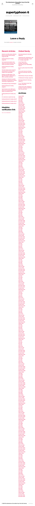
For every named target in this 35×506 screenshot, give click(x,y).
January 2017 (21, 251)
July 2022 (20, 162)
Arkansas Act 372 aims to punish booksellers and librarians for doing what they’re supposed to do (9, 80)
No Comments (26, 15)
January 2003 (21, 477)
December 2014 (21, 285)
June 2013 (20, 309)
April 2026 (20, 101)
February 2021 (21, 185)
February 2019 (21, 217)
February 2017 (21, 250)
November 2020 (21, 189)
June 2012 (20, 326)
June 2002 (20, 487)
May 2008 (20, 392)
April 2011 (20, 345)
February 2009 (21, 380)
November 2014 (21, 286)
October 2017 (21, 239)
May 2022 (20, 165)
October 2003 (21, 465)
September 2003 (21, 466)
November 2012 (21, 319)
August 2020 (21, 193)
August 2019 (21, 209)
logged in (11, 42)
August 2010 (21, 355)
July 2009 (20, 373)
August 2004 (21, 453)
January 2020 (21, 203)
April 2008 (20, 393)
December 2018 (21, 220)
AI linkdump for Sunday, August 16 (25, 77)
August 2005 (21, 436)
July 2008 (20, 389)
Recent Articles (8, 51)
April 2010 (20, 361)
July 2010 (20, 357)
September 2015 (21, 273)
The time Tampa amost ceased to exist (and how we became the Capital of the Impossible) (9, 71)
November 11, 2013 (18, 15)
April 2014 (20, 296)
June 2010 (20, 358)
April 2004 (20, 458)
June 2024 (20, 131)
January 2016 (21, 267)
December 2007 (21, 399)
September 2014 (21, 289)
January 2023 (21, 154)
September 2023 (21, 143)
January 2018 (21, 235)
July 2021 (20, 178)
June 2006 (20, 423)
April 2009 (20, 377)
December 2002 (21, 478)
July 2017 (20, 243)
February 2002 (21, 492)
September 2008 (21, 386)
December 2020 (21, 188)
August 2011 (20, 339)
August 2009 (21, 372)
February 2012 (21, 331)
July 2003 (20, 469)
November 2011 (21, 335)
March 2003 (20, 474)
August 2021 (21, 177)
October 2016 (21, 255)
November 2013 (21, 303)
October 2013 (21, 304)
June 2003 (20, 470)
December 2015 (21, 269)
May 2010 (20, 359)
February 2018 (21, 234)
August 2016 (21, 258)
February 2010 (21, 363)
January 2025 (21, 121)
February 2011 (21, 347)
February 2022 (21, 169)
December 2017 (21, 236)
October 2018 (21, 223)
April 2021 (20, 182)
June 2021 (20, 180)
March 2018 (20, 232)
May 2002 (20, 488)
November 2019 (21, 205)
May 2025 (20, 116)
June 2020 (20, 196)
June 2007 (20, 407)
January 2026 (21, 105)
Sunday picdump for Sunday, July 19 (9, 99)
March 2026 (20, 102)
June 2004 (20, 455)
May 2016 (20, 262)
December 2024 (21, 123)
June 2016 (20, 261)
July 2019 (20, 211)
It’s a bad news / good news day (8, 96)
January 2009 (21, 381)
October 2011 (21, 336)
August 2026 (21, 96)
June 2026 (20, 98)
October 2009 (21, 369)
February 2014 (21, 299)
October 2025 (21, 109)
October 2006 (21, 418)
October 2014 (21, 288)
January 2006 (21, 430)
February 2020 (21, 201)
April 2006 (20, 426)
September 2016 (21, 257)
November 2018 (21, 221)
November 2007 (21, 400)
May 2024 (20, 132)
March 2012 (20, 330)
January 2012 (21, 332)
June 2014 (20, 293)
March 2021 (20, 184)
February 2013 (21, 315)
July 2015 (20, 276)
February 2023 (21, 152)
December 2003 (21, 462)
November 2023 (21, 140)
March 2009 (20, 378)
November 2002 (21, 480)
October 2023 (21, 142)
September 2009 (21, 370)
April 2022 (20, 166)
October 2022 (21, 158)
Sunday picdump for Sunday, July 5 (9, 103)
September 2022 (21, 159)
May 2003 (20, 472)
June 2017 (20, 244)
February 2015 (21, 282)
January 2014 (21, 300)
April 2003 (20, 473)
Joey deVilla (10, 15)
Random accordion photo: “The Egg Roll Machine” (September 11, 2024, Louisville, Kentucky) (8, 75)
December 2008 (21, 382)
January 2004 (21, 461)
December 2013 (21, 301)
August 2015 (21, 274)
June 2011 (20, 342)
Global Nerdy (24, 51)
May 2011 (20, 343)
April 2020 (20, 198)
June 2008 (20, 390)
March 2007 (20, 411)
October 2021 (21, 174)
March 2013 (20, 313)
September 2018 (21, 224)
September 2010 (21, 354)
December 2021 (21, 171)
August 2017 (21, 242)
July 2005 (20, 438)
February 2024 (21, 136)
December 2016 (21, 253)
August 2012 (21, 323)
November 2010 (21, 351)
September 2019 (21, 208)
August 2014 (21, 290)
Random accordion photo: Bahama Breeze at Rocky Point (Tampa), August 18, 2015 (9, 55)
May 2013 (20, 311)
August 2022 (21, 161)
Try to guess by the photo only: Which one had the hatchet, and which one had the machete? (8, 63)
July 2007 (20, 405)
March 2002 (20, 491)
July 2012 (20, 324)
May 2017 (20, 246)
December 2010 (21, 350)
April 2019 (20, 215)
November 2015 (21, 270)
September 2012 (21, 322)
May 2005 (20, 441)
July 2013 (20, 308)
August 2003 (21, 468)
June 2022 (20, 163)
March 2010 (20, 362)
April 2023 (20, 150)
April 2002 (20, 489)
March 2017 (20, 248)
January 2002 (21, 493)
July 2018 (20, 227)
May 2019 (20, 213)
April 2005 (20, 442)
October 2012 (21, 320)
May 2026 (20, 100)
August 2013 (21, 307)
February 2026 (21, 104)
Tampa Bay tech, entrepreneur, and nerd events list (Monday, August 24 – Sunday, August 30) (25, 58)
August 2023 (21, 144)
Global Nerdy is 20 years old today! (25, 75)
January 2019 (21, 219)
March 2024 (20, 135)
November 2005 (21, 432)
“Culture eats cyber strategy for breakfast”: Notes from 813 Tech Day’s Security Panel (25, 88)
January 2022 (21, 170)
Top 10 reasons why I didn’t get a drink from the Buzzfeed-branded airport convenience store (9, 90)
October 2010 (21, 353)
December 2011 (21, 334)
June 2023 (20, 147)
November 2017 (21, 238)
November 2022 (21, 157)
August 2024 (21, 128)
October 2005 (21, 434)
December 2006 (21, 415)
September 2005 (21, 435)
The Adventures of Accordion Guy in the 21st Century (17, 3)
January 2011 (21, 349)
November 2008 (21, 384)
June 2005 (20, 439)
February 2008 (21, 396)
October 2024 (21, 125)
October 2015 (21, 271)
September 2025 (21, 111)
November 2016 (21, 254)
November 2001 (21, 496)
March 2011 (20, 346)
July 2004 (20, 454)
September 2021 (21, 175)
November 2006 (21, 416)
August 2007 (21, 404)
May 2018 (20, 230)
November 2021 (21, 173)
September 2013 (21, 305)
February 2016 (21, 266)
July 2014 (20, 292)
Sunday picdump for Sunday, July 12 (9, 101)
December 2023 (21, 139)
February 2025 (21, 120)
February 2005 (21, 445)
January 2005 (21, 446)
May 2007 (20, 408)
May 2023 (20, 148)
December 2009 (21, 366)
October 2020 (21, 190)
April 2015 (20, 280)
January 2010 (21, 365)
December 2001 (21, 495)
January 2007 (21, 413)
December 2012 (21, 317)
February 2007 (21, 412)
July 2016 (20, 259)
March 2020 (20, 200)
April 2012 (20, 328)
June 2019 (20, 212)
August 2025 (21, 112)
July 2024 (20, 129)
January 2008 (21, 397)
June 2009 (20, 374)
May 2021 (20, 181)
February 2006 (21, 428)
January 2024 (21, 138)
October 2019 (21, 207)
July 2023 (20, 146)
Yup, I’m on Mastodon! (6, 112)
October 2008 (21, 385)
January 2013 (21, 316)
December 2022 (21, 155)
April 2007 (20, 409)
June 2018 (20, 228)
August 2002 (21, 484)
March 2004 (20, 459)
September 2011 (21, 338)
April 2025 (20, 117)
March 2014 (20, 297)
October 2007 (21, 401)
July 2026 (20, 97)
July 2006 (20, 422)
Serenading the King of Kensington (9, 83)
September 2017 (21, 240)
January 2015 (21, 284)
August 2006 (21, 420)
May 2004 (20, 457)
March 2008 (20, 395)
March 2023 (20, 151)
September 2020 (21, 192)
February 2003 (21, 476)
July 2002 (20, 485)
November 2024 (21, 124)
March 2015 (20, 281)
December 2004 (21, 447)
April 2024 (20, 134)
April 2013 (20, 312)
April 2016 (20, 263)
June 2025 (20, 115)
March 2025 (20, 119)
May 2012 (20, 327)
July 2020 (20, 194)
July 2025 (20, 113)
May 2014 (20, 294)
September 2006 (21, 419)
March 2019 (20, 216)
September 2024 (21, 127)
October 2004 (21, 450)
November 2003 (21, 464)
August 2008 (21, 388)
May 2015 (20, 278)
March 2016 (20, 265)
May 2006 (20, 424)
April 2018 (20, 231)
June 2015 (20, 277)
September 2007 (21, 403)
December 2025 (21, 106)
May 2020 (20, 197)
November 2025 (21, 108)
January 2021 (21, 186)
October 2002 (21, 481)
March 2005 (20, 443)
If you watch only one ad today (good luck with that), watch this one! (25, 72)
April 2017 (20, 247)
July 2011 (20, 340)
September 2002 (21, 482)
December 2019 (21, 204)
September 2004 (21, 451)
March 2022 (20, 167)
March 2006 (20, 427)
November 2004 (21, 449)
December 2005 (21, 431)
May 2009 (20, 376)
